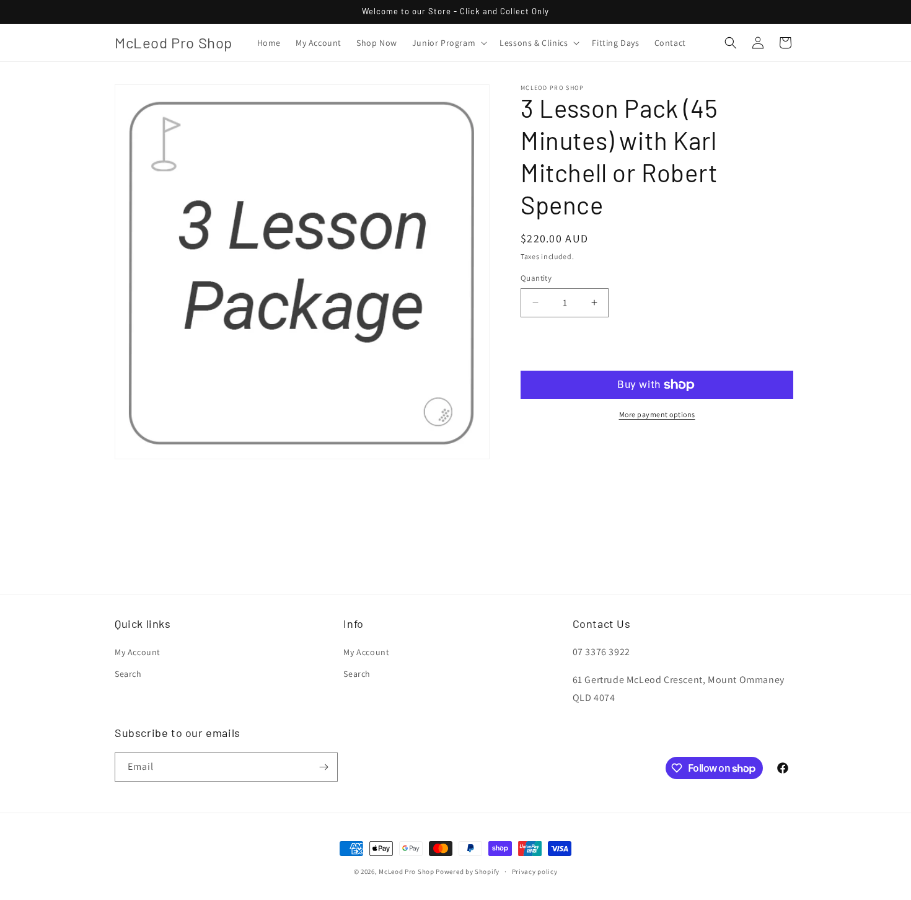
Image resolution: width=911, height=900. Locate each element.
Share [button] (546, 448)
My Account (138, 652)
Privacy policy (535, 871)
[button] (448, 43)
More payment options (657, 414)
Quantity (536, 278)
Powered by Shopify (468, 871)
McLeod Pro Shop (406, 871)
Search (128, 673)
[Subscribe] (323, 767)
